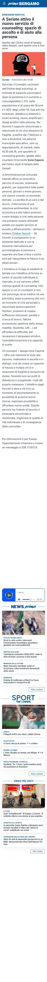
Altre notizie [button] (37, 689)
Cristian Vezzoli (21, 233)
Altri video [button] (38, 851)
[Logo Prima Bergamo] (23, 4)
